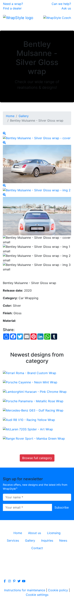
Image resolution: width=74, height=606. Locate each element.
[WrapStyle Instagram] (9, 581)
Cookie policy (58, 590)
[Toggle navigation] (8, 25)
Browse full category (37, 458)
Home (10, 116)
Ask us (66, 8)
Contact (37, 548)
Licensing (54, 533)
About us (34, 533)
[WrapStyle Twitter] (19, 581)
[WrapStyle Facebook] (5, 581)
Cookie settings (37, 595)
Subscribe (61, 507)
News (63, 540)
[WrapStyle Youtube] (24, 581)
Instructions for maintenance (24, 590)
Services (13, 540)
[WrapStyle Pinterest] (14, 581)
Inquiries (47, 540)
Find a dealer (12, 8)
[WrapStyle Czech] (57, 17)
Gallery (24, 116)
